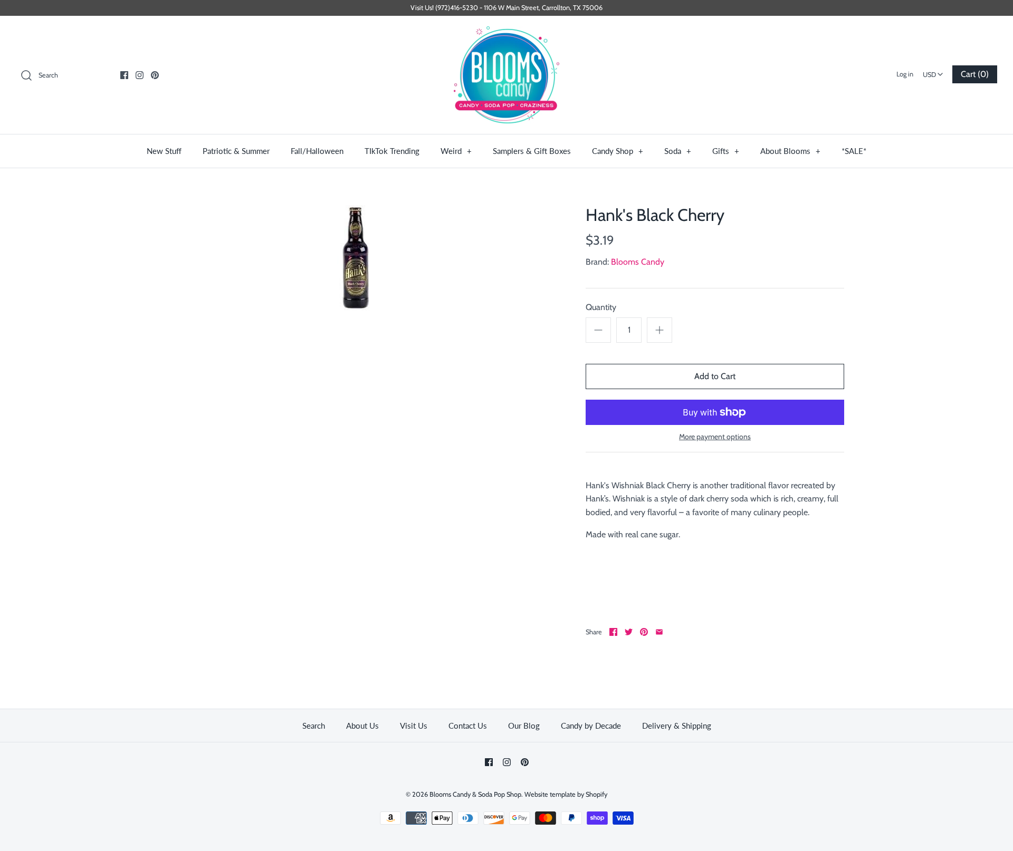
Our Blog (524, 725)
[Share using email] (659, 632)
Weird (456, 151)
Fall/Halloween (317, 151)
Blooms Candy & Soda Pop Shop (475, 794)
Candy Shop (617, 151)
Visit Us (413, 725)
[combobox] (932, 71)
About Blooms (790, 151)
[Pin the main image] (644, 632)
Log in (904, 74)
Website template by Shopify (565, 794)
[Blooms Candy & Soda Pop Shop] (506, 75)
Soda (677, 151)
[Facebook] (124, 75)
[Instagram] (140, 75)
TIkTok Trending (392, 151)
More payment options (715, 436)
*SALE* (854, 151)
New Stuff (164, 151)
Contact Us (467, 725)
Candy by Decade (591, 725)
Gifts (725, 151)
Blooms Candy (637, 262)
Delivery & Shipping (676, 725)
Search (313, 725)
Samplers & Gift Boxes (532, 151)
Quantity (601, 307)
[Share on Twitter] (629, 632)
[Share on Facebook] (613, 632)
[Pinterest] (155, 75)
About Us (362, 725)
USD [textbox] (934, 71)
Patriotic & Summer (236, 151)
